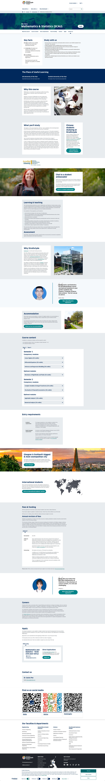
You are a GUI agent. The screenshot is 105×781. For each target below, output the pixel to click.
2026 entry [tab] (26, 643)
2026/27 (25, 531)
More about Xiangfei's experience (68, 592)
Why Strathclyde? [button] (43, 9)
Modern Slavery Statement (40, 767)
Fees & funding (53, 31)
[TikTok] (76, 764)
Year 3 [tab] (24, 347)
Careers (60, 31)
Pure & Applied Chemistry (58, 737)
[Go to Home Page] (22, 11)
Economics (71, 734)
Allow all (88, 770)
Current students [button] (73, 3)
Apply (80, 26)
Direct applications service (49, 652)
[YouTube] (68, 764)
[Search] (81, 9)
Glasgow (41, 262)
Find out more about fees (59, 568)
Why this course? (26, 31)
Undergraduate (34, 11)
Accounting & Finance (73, 732)
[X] (71, 764)
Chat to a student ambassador (65, 189)
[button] (44, 358)
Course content (34, 31)
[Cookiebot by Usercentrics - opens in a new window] (14, 779)
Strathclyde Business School (74, 730)
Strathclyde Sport (41, 259)
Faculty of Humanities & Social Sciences (43, 731)
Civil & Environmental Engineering (28, 737)
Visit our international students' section (34, 491)
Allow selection (88, 774)
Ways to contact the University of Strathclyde (70, 760)
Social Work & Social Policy (43, 745)
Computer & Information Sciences (59, 731)
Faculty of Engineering (26, 729)
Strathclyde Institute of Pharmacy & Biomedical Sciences (60, 740)
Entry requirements (44, 31)
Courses (27, 11)
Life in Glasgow (29, 464)
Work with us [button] (34, 9)
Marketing (71, 741)
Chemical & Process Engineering (28, 735)
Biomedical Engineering (26, 733)
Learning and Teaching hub (35, 256)
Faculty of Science (56, 729)
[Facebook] (65, 764)
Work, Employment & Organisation (75, 749)
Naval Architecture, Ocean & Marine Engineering (28, 748)
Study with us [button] (25, 9)
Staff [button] (81, 3)
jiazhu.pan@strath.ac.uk (30, 680)
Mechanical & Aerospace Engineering (27, 745)
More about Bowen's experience (68, 301)
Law (38, 741)
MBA (70, 743)
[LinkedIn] (79, 764)
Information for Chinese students (73, 150)
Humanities (40, 739)
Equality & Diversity (41, 764)
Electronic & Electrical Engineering (28, 742)
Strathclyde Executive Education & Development (75, 746)
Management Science (73, 739)
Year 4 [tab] (29, 347)
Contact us (70, 31)
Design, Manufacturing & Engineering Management (27, 740)
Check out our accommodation (33, 326)
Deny (88, 778)
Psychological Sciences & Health (44, 743)
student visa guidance (41, 547)
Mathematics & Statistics (58, 733)
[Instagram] (74, 764)
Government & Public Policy (43, 738)
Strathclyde (26, 250)
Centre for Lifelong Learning (43, 734)
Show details (64, 778)
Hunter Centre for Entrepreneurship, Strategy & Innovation (75, 737)
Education (39, 736)
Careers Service (27, 614)
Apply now (46, 657)
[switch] (38, 779)
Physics (54, 735)
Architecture (24, 731)
